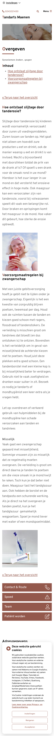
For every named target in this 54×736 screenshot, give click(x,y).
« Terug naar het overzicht (20, 98)
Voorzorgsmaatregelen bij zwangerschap (25, 80)
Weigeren (30, 720)
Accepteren (30, 727)
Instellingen (30, 714)
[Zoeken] (38, 11)
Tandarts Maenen (16, 17)
